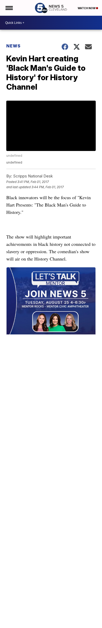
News (13, 45)
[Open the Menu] (9, 7)
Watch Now (87, 8)
